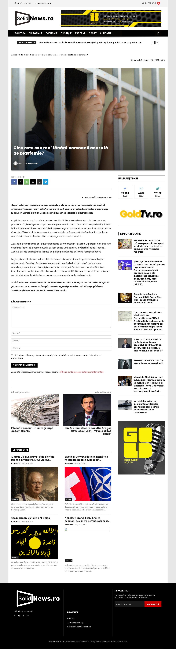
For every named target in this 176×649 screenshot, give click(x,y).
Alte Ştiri (23, 55)
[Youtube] (27, 615)
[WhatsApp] (26, 182)
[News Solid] (15, 163)
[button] (158, 33)
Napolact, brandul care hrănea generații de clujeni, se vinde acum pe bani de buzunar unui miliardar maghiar (149, 246)
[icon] (158, 3)
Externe (15, 499)
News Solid (33, 163)
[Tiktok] (23, 615)
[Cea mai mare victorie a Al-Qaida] (34, 542)
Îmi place (125, 187)
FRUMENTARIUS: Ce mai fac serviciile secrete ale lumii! (148, 362)
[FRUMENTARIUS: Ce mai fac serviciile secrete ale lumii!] (125, 364)
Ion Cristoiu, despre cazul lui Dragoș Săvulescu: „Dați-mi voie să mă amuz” (88, 431)
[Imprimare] (39, 182)
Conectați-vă (141, 187)
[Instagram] (19, 615)
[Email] (33, 182)
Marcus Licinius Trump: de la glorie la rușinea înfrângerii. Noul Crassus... (32, 458)
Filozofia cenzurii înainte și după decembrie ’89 (32, 429)
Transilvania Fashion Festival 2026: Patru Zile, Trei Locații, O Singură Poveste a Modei (147, 298)
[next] (157, 42)
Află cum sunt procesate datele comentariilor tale (82, 372)
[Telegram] (45, 182)
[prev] (153, 42)
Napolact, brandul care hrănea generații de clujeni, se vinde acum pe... (87, 519)
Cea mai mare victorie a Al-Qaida (57, 42)
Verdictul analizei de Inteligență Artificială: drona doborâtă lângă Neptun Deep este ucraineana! (146, 407)
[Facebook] (14, 182)
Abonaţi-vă (153, 604)
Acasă (14, 55)
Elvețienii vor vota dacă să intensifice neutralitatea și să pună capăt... (86, 458)
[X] (20, 182)
